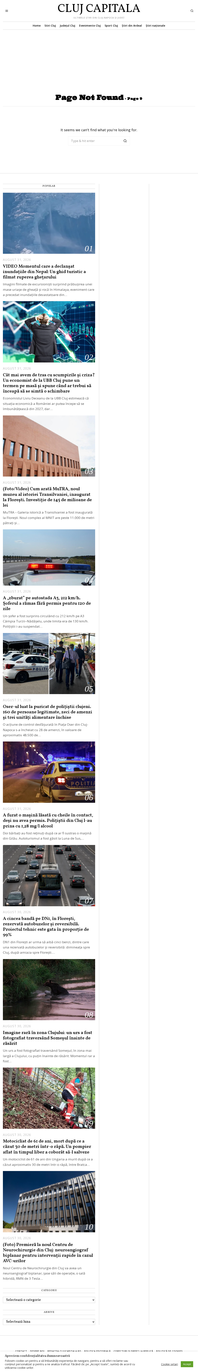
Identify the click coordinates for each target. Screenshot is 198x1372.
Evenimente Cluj (90, 25)
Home (37, 25)
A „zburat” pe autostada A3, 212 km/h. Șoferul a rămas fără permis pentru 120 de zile (47, 603)
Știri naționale (155, 25)
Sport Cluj (111, 25)
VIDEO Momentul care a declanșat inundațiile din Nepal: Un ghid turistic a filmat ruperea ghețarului (44, 271)
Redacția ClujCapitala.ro (64, 1351)
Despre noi (37, 1351)
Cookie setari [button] (169, 1364)
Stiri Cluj (50, 25)
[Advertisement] (99, 59)
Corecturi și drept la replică (133, 1351)
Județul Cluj (67, 25)
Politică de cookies (169, 1351)
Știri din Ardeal (132, 25)
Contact (21, 1351)
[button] (125, 140)
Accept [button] (187, 1364)
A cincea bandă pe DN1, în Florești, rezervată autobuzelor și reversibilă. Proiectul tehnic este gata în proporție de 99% (46, 927)
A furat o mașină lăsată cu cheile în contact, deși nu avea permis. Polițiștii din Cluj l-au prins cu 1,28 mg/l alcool (48, 820)
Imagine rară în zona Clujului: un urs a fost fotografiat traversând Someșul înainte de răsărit (47, 1038)
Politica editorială (97, 1351)
